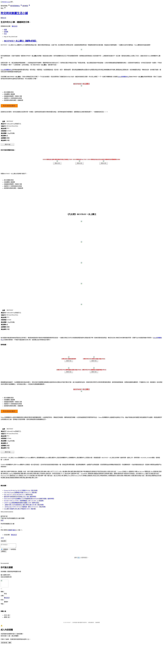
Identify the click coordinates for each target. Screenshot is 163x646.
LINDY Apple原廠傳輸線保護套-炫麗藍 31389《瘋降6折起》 (22, 502)
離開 (10, 642)
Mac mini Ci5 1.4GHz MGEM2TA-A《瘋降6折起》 (18, 494)
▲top (2, 537)
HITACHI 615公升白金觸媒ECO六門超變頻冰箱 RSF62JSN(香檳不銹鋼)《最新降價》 (29, 498)
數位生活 (14, 26)
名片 (5, 33)
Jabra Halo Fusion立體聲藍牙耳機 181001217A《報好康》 (21, 492)
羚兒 (2, 520)
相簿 (5, 29)
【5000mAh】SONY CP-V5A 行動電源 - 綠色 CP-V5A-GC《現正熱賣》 (25, 507)
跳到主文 (3, 18)
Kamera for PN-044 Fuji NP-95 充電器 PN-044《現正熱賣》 (21, 490)
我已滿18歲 (4, 642)
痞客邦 (10, 530)
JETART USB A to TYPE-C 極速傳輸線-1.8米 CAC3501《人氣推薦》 (24, 500)
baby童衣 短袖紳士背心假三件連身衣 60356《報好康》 (20, 509)
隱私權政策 (91, 622)
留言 (14, 530)
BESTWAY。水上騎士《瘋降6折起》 (20, 41)
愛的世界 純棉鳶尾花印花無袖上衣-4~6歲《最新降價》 (20, 496)
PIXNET (69, 622)
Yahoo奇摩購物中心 (6, 69)
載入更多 (3, 541)
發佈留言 (3, 551)
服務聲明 (97, 622)
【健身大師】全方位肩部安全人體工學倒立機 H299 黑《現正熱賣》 (24, 504)
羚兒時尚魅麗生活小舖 (14, 13)
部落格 (6, 31)
